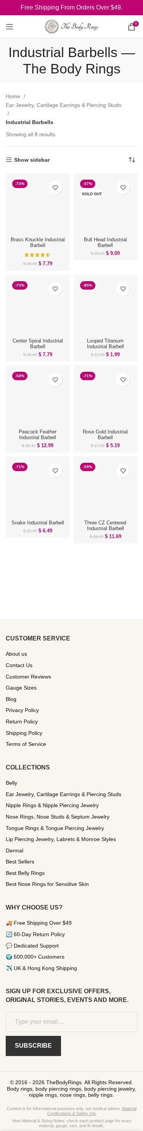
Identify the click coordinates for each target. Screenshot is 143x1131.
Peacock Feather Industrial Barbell (37, 434)
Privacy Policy (22, 710)
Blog (11, 699)
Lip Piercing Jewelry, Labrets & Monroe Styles (61, 839)
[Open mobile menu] (9, 26)
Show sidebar (32, 160)
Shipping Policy (24, 733)
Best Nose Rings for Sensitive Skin (47, 884)
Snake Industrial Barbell (37, 523)
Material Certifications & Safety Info (92, 1111)
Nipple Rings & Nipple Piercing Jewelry (52, 805)
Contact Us (19, 665)
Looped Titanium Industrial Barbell (105, 343)
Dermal (14, 850)
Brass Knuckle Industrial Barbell (38, 242)
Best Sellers (20, 862)
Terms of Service (26, 744)
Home (14, 96)
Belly (11, 783)
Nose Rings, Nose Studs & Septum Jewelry (57, 817)
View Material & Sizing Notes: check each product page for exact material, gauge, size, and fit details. (72, 1123)
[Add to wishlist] (55, 187)
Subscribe (33, 1045)
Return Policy (22, 721)
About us (16, 654)
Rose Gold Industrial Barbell (105, 434)
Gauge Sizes (21, 688)
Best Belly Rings (25, 873)
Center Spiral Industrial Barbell (38, 343)
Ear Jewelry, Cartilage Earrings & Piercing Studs (63, 105)
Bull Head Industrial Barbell (105, 242)
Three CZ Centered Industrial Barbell (105, 525)
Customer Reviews (28, 677)
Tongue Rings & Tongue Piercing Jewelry (55, 828)
